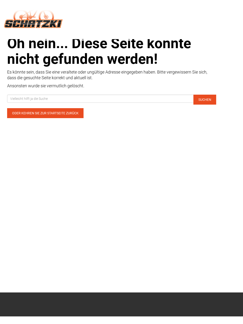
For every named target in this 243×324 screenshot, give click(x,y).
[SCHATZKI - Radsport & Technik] (51, 16)
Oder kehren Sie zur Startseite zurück (45, 113)
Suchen (204, 100)
